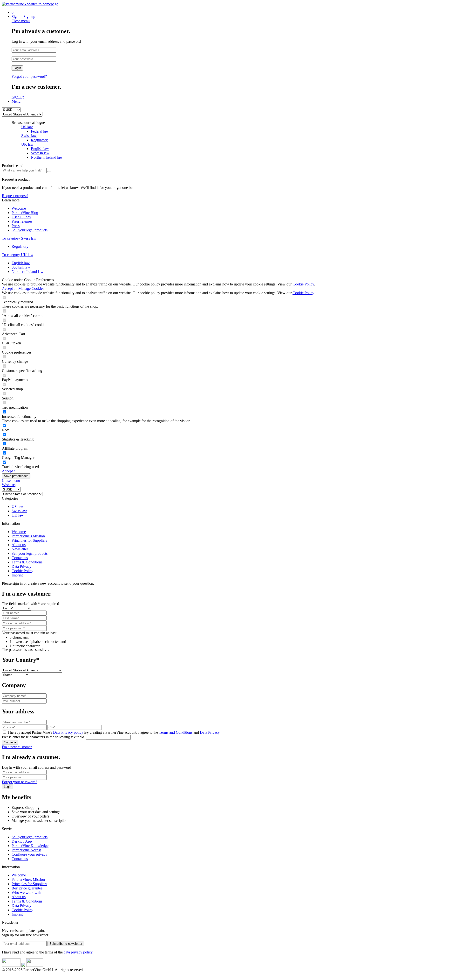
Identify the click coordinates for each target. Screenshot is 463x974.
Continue (10, 742)
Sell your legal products (30, 230)
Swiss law (29, 136)
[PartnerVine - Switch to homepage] (30, 4)
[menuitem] (236, 12)
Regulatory (20, 246)
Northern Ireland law (27, 272)
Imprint (17, 575)
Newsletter (20, 549)
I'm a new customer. (17, 747)
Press (16, 226)
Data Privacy (21, 566)
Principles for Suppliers (29, 540)
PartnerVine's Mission (28, 536)
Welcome (19, 208)
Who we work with (26, 892)
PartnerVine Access (26, 850)
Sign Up (18, 97)
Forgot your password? (29, 76)
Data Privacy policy (68, 732)
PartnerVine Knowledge (30, 846)
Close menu (21, 21)
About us (19, 545)
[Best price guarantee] (11, 965)
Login (17, 68)
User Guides (21, 217)
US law (27, 127)
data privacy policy (78, 952)
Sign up (29, 16)
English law (21, 263)
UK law (27, 144)
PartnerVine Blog (25, 213)
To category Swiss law (19, 238)
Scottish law (21, 267)
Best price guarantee (27, 888)
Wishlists (8, 485)
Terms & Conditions (27, 562)
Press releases (22, 221)
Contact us (20, 558)
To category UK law (17, 255)
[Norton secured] (34, 965)
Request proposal (15, 196)
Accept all (10, 288)
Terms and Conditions (175, 732)
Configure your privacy (29, 854)
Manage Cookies (31, 288)
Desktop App (22, 841)
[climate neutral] (23, 965)
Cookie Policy (303, 284)
